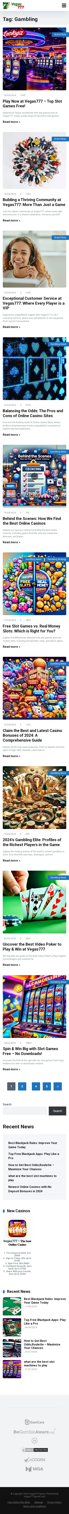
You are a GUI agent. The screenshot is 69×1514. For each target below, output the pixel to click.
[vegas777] (13, 5)
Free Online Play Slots (19, 1502)
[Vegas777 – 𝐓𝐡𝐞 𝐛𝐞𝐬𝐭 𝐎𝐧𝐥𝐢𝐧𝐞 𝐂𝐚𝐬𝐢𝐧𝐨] (17, 1236)
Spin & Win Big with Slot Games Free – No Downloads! (30, 1051)
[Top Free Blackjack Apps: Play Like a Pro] (12, 1335)
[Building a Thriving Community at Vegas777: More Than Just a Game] (34, 160)
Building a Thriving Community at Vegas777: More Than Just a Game (34, 202)
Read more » (11, 122)
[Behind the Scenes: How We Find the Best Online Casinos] (34, 476)
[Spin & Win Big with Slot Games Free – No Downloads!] (34, 1006)
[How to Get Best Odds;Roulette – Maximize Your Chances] (12, 1356)
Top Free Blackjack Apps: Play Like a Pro (33, 1156)
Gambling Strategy (57, 559)
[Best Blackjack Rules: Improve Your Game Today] (12, 1314)
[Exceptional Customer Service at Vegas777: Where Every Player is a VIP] (34, 259)
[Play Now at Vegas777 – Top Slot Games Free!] (34, 58)
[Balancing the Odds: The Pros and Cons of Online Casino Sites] (34, 368)
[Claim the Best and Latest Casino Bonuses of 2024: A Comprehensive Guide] (34, 688)
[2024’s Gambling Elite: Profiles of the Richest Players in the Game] (34, 797)
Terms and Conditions (34, 1506)
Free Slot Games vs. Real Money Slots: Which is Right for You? (31, 628)
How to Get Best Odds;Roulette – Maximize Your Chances (31, 1167)
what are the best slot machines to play (32, 1178)
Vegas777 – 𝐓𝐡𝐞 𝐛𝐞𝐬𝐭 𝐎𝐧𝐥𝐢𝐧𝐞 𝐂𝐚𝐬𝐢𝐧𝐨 (17, 1242)
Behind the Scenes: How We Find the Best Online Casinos (32, 521)
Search (7, 1104)
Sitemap (38, 1502)
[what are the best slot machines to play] (12, 1377)
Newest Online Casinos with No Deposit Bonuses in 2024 (30, 1189)
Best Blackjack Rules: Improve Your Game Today (32, 1145)
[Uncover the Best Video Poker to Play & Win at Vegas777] (34, 902)
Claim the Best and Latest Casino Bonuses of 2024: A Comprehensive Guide (32, 735)
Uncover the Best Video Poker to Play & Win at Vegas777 (32, 946)
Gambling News (58, 344)
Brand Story (60, 34)
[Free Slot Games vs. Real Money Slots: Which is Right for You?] (34, 583)
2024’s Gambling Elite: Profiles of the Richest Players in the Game (32, 842)
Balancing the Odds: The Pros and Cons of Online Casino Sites (33, 413)
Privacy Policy (54, 1502)
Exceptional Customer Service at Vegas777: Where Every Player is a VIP (34, 303)
